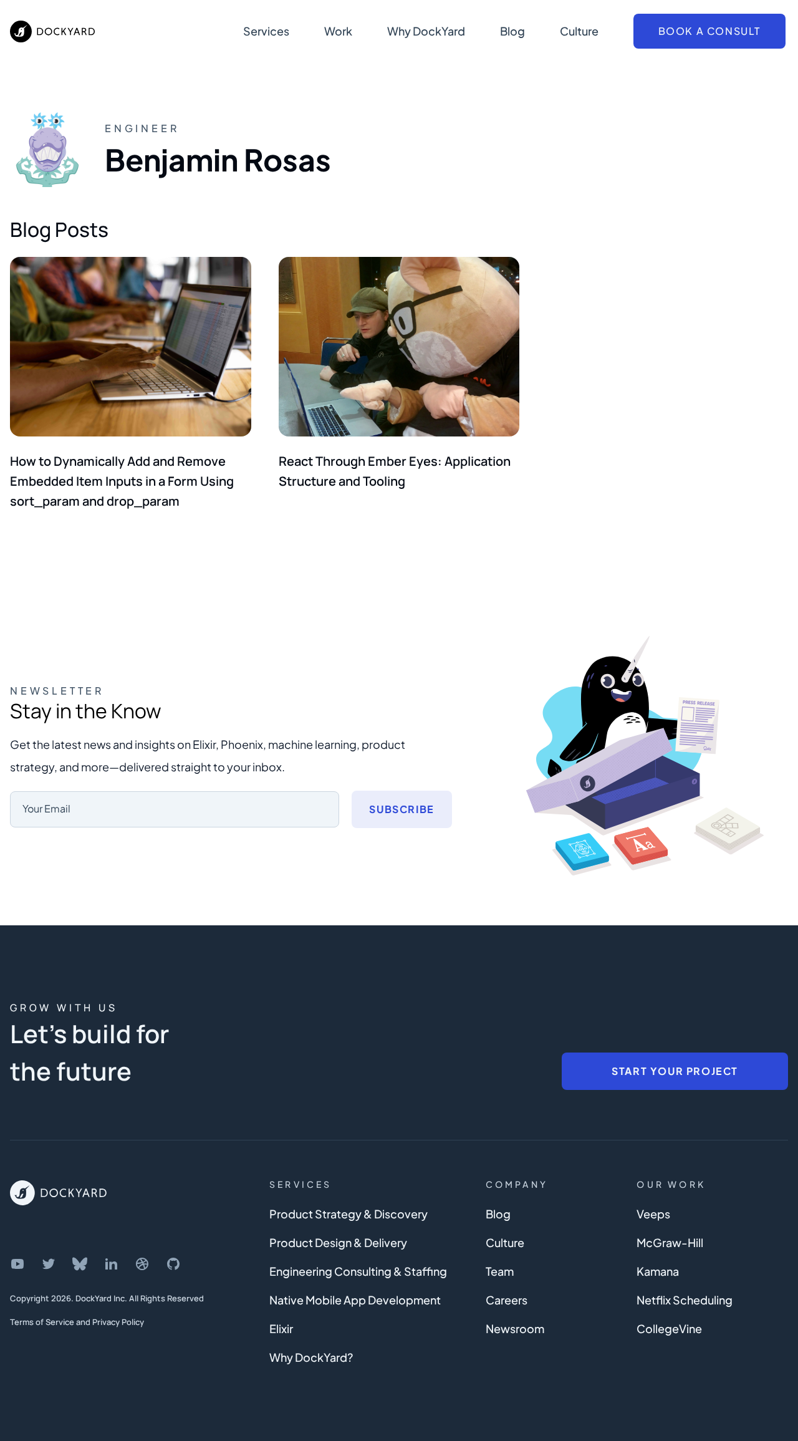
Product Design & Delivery (338, 1242)
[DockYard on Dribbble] (142, 1264)
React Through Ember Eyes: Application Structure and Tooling (395, 471)
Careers (506, 1300)
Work (338, 31)
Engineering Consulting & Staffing (358, 1271)
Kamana (658, 1271)
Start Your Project (675, 1070)
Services (266, 31)
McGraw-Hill (670, 1242)
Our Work (671, 1184)
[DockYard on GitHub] (173, 1264)
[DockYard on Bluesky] (80, 1264)
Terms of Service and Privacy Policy (77, 1322)
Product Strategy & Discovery (348, 1214)
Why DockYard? (311, 1357)
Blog (512, 31)
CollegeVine (669, 1328)
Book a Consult (709, 30)
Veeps (653, 1214)
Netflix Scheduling (685, 1300)
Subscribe (401, 809)
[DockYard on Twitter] (49, 1264)
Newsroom (515, 1328)
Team (500, 1271)
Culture (579, 31)
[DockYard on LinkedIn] (111, 1264)
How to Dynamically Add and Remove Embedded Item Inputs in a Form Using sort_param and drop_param (122, 481)
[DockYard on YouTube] (17, 1264)
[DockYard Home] (58, 1192)
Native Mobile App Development (355, 1300)
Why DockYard (426, 31)
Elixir (281, 1328)
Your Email (46, 808)
